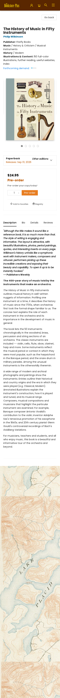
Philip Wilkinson (13, 36)
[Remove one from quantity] (10, 193)
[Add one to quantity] (18, 193)
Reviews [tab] (48, 222)
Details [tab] (34, 222)
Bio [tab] (23, 222)
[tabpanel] (30, 344)
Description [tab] (9, 222)
